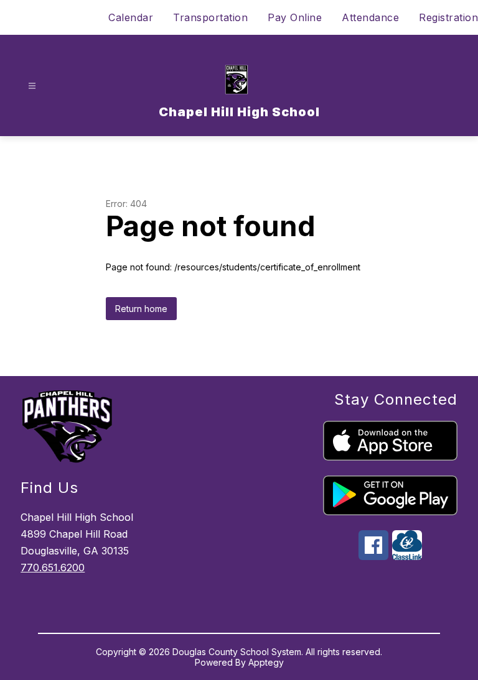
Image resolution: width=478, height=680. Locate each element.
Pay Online (295, 17)
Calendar (130, 17)
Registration (448, 17)
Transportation (210, 17)
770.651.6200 (53, 567)
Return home (141, 308)
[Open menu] (32, 86)
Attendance (370, 17)
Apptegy (266, 662)
